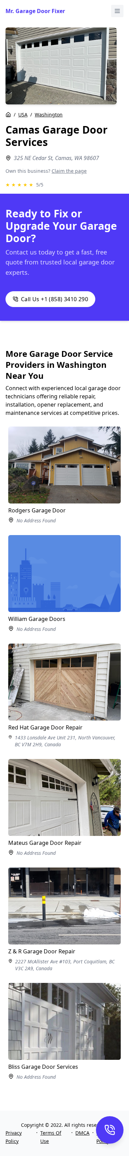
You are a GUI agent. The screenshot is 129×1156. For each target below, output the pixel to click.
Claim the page (69, 171)
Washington (49, 114)
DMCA (82, 1133)
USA (23, 114)
